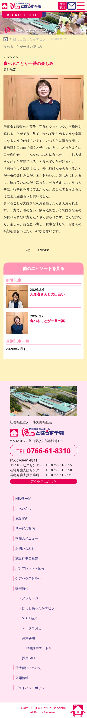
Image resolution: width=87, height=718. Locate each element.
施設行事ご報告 (26, 558)
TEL (43, 450)
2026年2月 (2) (17, 348)
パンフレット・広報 (30, 568)
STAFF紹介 (29, 618)
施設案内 (21, 518)
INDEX (43, 250)
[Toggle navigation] (81, 6)
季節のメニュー (26, 538)
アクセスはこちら (44, 481)
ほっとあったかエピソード (41, 608)
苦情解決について (28, 668)
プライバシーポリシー (31, 688)
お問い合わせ (25, 548)
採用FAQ (28, 658)
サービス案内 (25, 528)
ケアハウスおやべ (28, 578)
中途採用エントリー (40, 648)
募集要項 (62, 6)
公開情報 (21, 678)
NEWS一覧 (23, 498)
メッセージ (30, 598)
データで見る (32, 628)
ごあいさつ (23, 508)
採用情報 (21, 588)
